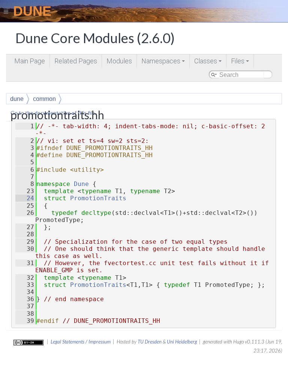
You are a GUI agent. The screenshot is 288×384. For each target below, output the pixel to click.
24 (24, 198)
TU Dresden (150, 342)
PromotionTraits (98, 198)
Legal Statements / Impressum (81, 342)
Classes (208, 62)
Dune (81, 184)
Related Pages (75, 61)
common (44, 99)
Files (240, 62)
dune (17, 99)
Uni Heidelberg (182, 342)
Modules (119, 61)
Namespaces (163, 62)
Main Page (29, 61)
